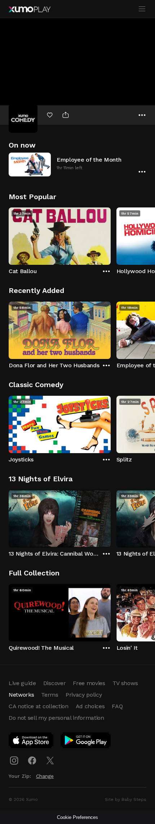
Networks (21, 694)
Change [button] (45, 776)
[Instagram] (14, 760)
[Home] (29, 9)
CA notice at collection (38, 706)
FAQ (117, 706)
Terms (49, 694)
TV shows (125, 683)
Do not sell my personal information (56, 717)
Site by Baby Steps (125, 799)
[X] (50, 760)
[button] (77, 164)
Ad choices (90, 706)
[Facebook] (32, 760)
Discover (54, 683)
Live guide (22, 683)
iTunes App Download (31, 741)
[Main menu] (142, 9)
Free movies (89, 683)
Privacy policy (84, 694)
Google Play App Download (86, 741)
